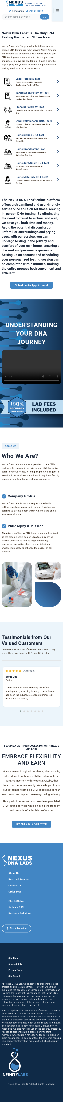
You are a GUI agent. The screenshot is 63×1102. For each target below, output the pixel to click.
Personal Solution (18, 879)
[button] (20, 711)
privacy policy (16, 970)
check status (16, 901)
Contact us (15, 885)
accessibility (15, 964)
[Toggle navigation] (57, 11)
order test (14, 891)
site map (13, 958)
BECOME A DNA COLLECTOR (31, 824)
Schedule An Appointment (31, 285)
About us (13, 873)
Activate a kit (16, 907)
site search (14, 976)
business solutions (19, 913)
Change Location (34, 11)
